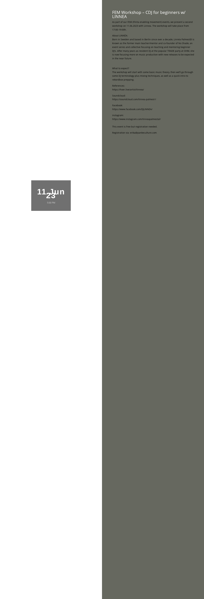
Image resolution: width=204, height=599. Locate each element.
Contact (167, 6)
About (155, 6)
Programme (141, 6)
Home (128, 6)
